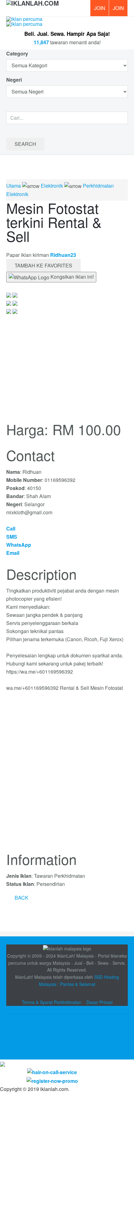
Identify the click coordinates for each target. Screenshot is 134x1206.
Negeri (14, 79)
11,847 (41, 42)
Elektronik (52, 185)
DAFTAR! (99, 8)
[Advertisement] (67, 775)
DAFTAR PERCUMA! (120, 10)
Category (17, 53)
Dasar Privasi (99, 1002)
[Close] (2, 1063)
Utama (13, 185)
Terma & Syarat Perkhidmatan (51, 1002)
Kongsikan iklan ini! (71, 276)
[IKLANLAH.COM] (32, 8)
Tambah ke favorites (43, 265)
